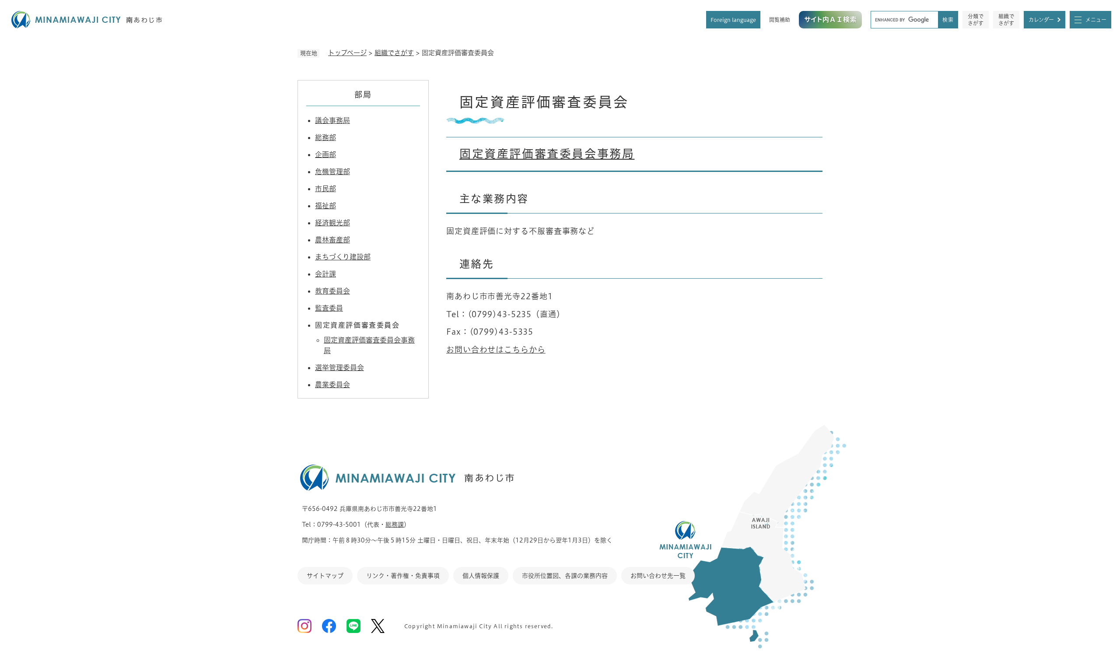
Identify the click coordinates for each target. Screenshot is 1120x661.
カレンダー (1041, 19)
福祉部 (325, 205)
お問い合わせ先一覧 (658, 576)
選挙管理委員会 (339, 367)
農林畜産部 (332, 239)
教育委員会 (332, 290)
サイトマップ (325, 576)
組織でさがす (1006, 20)
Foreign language (733, 19)
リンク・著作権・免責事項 (403, 576)
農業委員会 (332, 384)
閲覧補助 (779, 19)
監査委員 (329, 307)
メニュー (1095, 19)
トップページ (347, 52)
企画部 (325, 154)
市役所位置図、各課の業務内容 (565, 576)
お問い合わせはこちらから (496, 349)
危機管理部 (332, 171)
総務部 (325, 137)
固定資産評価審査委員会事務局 (546, 153)
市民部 (325, 188)
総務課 (394, 524)
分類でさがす (976, 20)
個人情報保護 (480, 576)
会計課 (325, 273)
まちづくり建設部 (343, 256)
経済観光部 (332, 222)
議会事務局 (332, 120)
